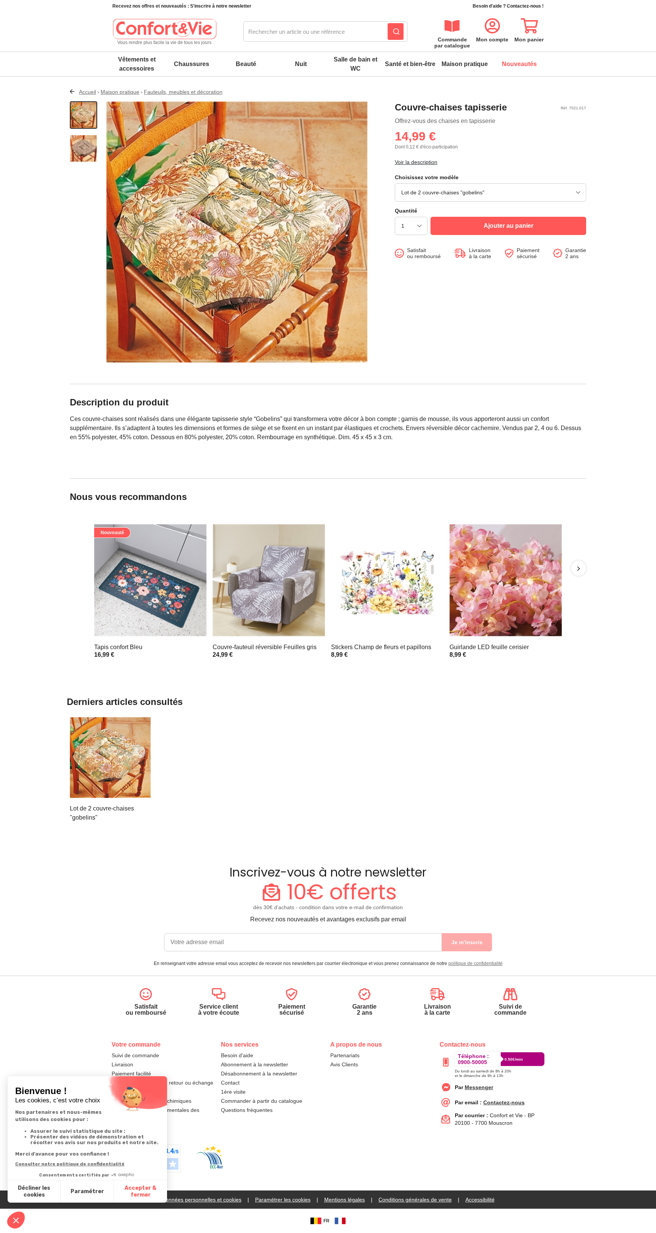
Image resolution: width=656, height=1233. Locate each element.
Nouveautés (519, 64)
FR (326, 1221)
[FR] (340, 1220)
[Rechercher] (396, 31)
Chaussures (191, 64)
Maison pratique (465, 64)
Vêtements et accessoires (137, 64)
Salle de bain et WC (355, 64)
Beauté (246, 64)
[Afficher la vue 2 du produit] (83, 148)
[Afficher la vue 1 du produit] (83, 115)
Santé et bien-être (410, 64)
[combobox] (325, 32)
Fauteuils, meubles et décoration (183, 92)
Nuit (301, 64)
